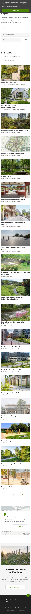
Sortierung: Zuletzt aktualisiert (11, 57)
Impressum (22, 610)
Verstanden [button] (15, 10)
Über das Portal (9, 608)
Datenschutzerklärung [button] (13, 6)
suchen (15, 45)
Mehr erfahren (14, 587)
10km (25, 40)
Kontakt (24, 608)
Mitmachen (17, 608)
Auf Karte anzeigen (9, 61)
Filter (5, 28)
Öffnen (20, 526)
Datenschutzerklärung (12, 610)
